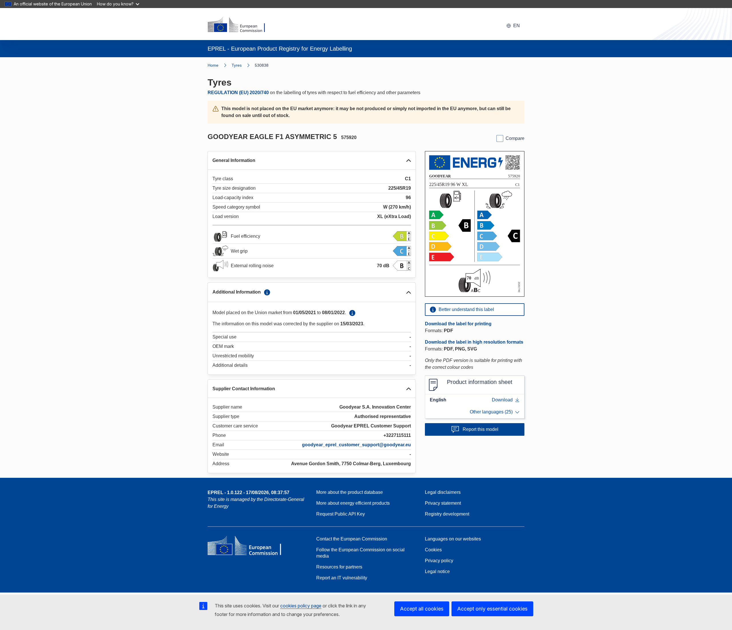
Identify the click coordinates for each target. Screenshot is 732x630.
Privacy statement (443, 503)
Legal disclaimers (443, 492)
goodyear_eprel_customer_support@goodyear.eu (356, 444)
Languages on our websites (453, 538)
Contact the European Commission (351, 538)
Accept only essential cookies (492, 609)
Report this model (480, 429)
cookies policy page (300, 606)
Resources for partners (339, 566)
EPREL (248, 492)
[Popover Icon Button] (267, 292)
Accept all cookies (421, 609)
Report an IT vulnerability (341, 577)
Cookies (433, 549)
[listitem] (243, 65)
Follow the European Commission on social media (360, 552)
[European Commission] (240, 25)
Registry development (447, 514)
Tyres (237, 65)
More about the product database (349, 492)
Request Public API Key (340, 514)
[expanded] (408, 160)
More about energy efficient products (353, 503)
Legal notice (437, 571)
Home (213, 65)
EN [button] (516, 25)
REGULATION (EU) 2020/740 (238, 92)
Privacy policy (439, 560)
